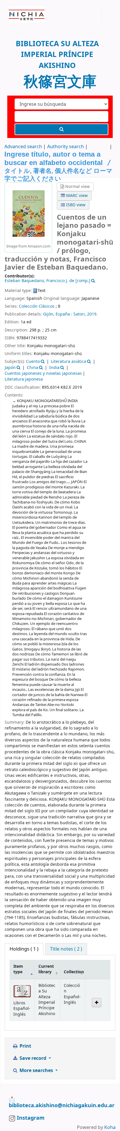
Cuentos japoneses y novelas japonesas (43, 373)
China (32, 368)
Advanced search (23, 146)
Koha (110, 1127)
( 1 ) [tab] (24, 949)
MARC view (76, 196)
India (54, 368)
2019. (92, 314)
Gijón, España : (57, 314)
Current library (46, 969)
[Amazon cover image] (28, 213)
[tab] (66, 949)
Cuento (33, 362)
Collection (74, 972)
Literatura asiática (68, 362)
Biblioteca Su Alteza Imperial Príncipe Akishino (11, 8)
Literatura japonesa (24, 379)
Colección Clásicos (36, 306)
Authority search (65, 146)
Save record (32, 1058)
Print (24, 1046)
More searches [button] (36, 1070)
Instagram (30, 1118)
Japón (10, 368)
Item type (18, 969)
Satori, (79, 314)
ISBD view (75, 205)
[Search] (61, 129)
